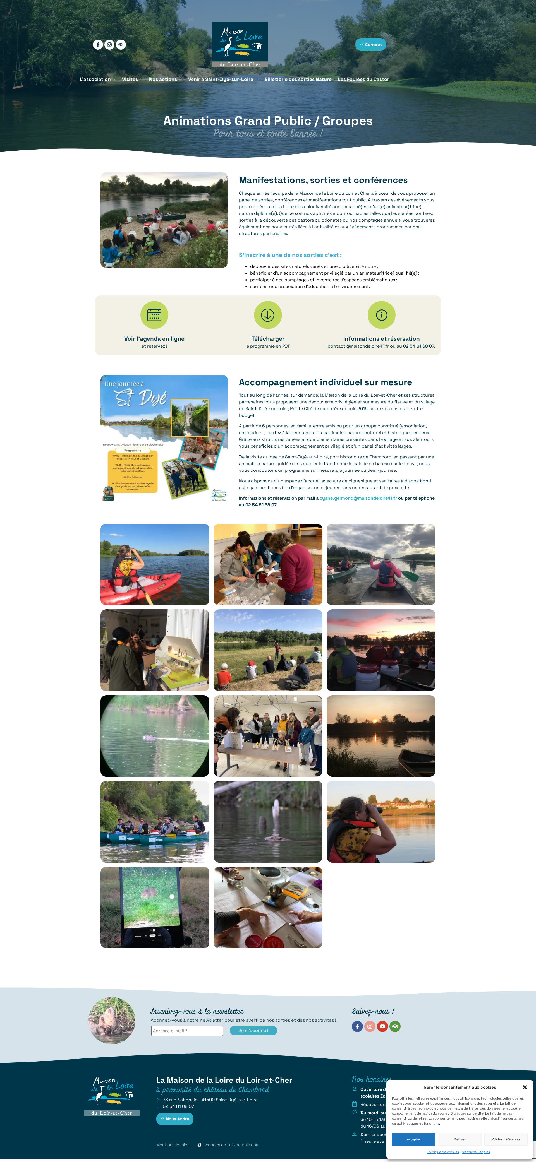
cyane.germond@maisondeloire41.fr (358, 498)
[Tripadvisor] (121, 45)
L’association (95, 79)
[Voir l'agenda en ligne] (154, 315)
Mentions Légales (476, 1152)
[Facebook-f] (98, 45)
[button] (525, 1087)
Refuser (459, 1139)
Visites (130, 79)
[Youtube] (382, 1026)
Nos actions (163, 79)
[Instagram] (109, 45)
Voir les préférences (506, 1139)
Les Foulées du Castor (363, 79)
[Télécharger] (268, 315)
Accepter (413, 1139)
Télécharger (268, 338)
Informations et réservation (381, 338)
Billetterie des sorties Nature (298, 79)
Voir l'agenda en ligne (154, 338)
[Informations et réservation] (382, 315)
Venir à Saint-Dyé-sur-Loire (220, 79)
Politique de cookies (443, 1152)
